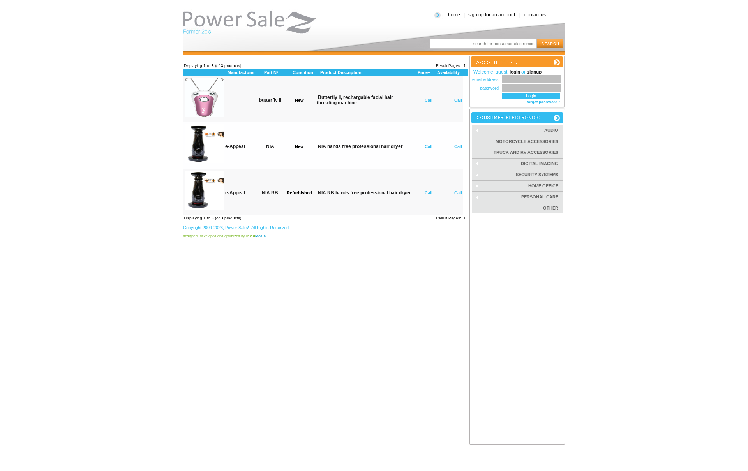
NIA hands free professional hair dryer (360, 146)
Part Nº (271, 72)
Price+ (424, 72)
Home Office (545, 186)
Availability (448, 72)
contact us (535, 15)
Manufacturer (241, 72)
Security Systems (539, 174)
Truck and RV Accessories (526, 152)
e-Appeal (235, 146)
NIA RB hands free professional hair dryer (364, 193)
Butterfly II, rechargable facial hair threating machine (355, 100)
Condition (303, 72)
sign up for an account (491, 15)
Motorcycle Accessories (527, 141)
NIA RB (270, 193)
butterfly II (270, 100)
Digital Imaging (542, 163)
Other (550, 208)
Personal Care (542, 196)
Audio (553, 130)
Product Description (341, 72)
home (454, 15)
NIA (270, 146)
